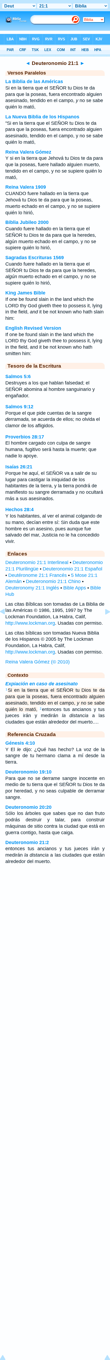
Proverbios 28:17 (24, 437)
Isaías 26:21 (18, 466)
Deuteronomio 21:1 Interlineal (36, 562)
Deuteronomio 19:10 (28, 772)
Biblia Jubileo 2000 (27, 222)
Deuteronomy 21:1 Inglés (32, 587)
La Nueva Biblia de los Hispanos (42, 116)
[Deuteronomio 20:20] (6, 623)
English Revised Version (33, 328)
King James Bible (25, 293)
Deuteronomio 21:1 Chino (53, 581)
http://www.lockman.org (30, 623)
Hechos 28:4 (19, 509)
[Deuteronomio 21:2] (103, 623)
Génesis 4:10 (20, 743)
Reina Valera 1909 (25, 187)
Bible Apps (74, 587)
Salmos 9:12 (19, 406)
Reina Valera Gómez (28, 152)
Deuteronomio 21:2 (27, 842)
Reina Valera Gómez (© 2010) (37, 662)
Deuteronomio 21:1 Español (72, 569)
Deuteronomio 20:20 (28, 807)
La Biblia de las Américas (34, 81)
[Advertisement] (55, 911)
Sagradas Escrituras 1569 (34, 257)
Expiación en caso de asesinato (41, 683)
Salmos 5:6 (18, 376)
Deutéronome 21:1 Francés (37, 575)
